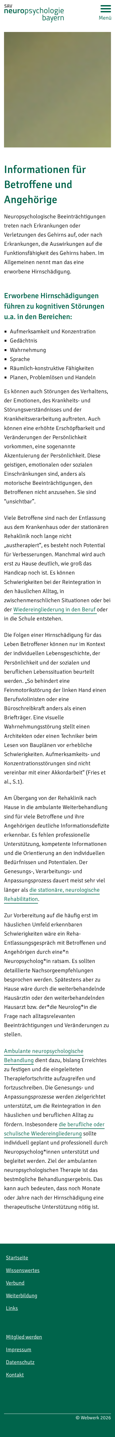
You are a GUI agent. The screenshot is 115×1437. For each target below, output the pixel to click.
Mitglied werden (24, 1337)
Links (12, 1308)
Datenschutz (20, 1362)
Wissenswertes (23, 1270)
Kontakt (15, 1374)
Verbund (15, 1283)
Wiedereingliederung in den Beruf (55, 609)
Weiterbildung (21, 1295)
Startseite (17, 1257)
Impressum (18, 1349)
